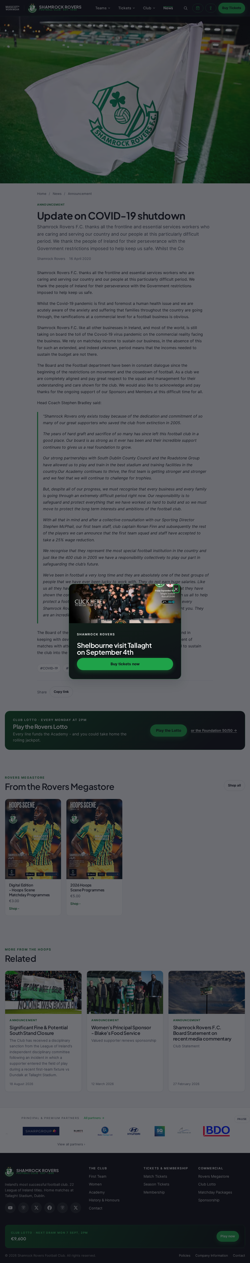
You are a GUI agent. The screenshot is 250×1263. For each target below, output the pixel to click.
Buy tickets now (125, 664)
